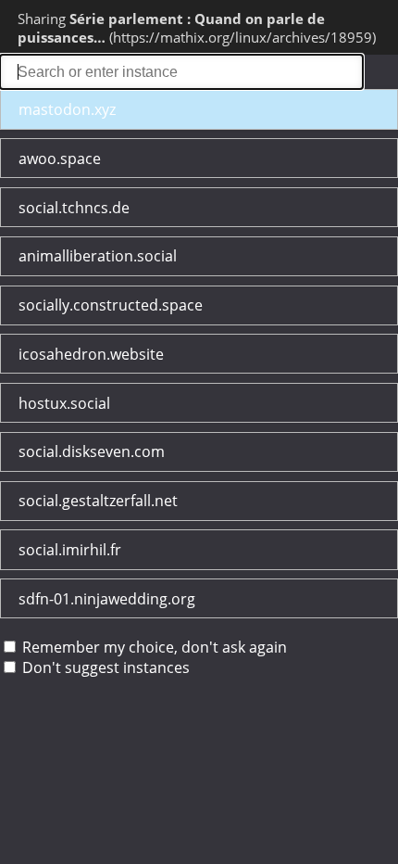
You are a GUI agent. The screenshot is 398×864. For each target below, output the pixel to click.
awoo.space (60, 158)
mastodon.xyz (67, 109)
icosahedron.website (91, 354)
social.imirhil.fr (70, 550)
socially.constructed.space (111, 305)
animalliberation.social (98, 256)
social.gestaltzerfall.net (98, 500)
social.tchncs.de (74, 207)
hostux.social (64, 403)
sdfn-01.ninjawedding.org (107, 599)
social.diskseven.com (92, 451)
